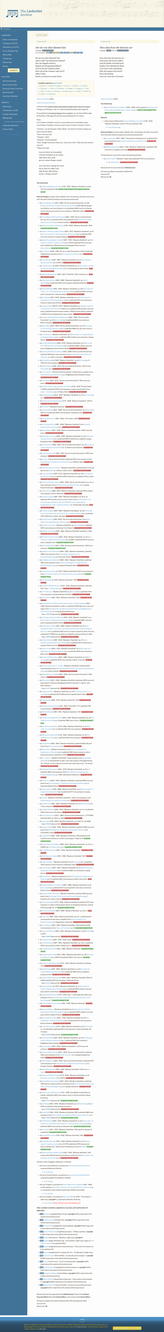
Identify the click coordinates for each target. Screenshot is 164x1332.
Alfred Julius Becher (48, 280)
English (83, 1147)
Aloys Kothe (46, 749)
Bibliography (7, 118)
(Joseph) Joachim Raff (49, 949)
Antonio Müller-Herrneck (50, 893)
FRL (68, 52)
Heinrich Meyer (47, 862)
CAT (51, 52)
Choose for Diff (41, 41)
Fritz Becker (46, 297)
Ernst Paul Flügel (47, 473)
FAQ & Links (7, 62)
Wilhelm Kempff (47, 712)
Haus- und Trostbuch (63, 928)
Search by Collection (10, 96)
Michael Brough (47, 360)
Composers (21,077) (10, 43)
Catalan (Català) (49, 1220)
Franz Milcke (46, 876)
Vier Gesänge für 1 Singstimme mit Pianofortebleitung (67, 783)
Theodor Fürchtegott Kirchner (52, 718)
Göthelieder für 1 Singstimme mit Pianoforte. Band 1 (66, 830)
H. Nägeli (70, 88)
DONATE (14, 70)
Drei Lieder (88, 1026)
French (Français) (49, 1255)
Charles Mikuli (47, 868)
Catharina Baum (47, 266)
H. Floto (44, 459)
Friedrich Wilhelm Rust (49, 995)
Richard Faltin (46, 430)
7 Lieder (74, 591)
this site (43, 1329)
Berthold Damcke (48, 395)
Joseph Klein (46, 743)
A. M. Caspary (46, 372)
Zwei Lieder (45, 888)
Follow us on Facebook (13, 134)
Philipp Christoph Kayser (50, 706)
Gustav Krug (46, 780)
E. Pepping (78, 88)
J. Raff (87, 88)
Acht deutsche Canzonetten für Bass (68, 485)
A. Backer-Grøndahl (54, 86)
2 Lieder (78, 525)
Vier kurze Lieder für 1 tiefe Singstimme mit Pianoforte (59, 234)
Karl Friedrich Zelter (48, 1135)
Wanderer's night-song (83, 1187)
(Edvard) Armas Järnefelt (50, 674)
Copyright (82, 1321)
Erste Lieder (44, 369)
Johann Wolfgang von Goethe (52, 186)
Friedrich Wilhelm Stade (50, 1052)
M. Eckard (45, 407)
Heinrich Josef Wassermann (51, 1092)
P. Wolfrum (87, 91)
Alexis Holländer (47, 640)
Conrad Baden (46, 260)
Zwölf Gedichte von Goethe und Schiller (53, 800)
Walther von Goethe (48, 531)
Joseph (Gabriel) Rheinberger (51, 977)
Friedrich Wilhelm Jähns (50, 657)
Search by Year (8, 92)
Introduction (13, 39)
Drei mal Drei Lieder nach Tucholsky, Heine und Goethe (62, 574)
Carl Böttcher (46, 334)
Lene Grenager (47, 580)
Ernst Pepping (46, 925)
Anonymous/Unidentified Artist (79, 1165)
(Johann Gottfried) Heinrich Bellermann (55, 317)
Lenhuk (44, 798)
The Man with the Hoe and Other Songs (133, 141)
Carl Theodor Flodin (48, 453)
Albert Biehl (46, 326)
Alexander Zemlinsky (49, 1141)
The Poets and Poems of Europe (63, 1187)
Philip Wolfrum (47, 1121)
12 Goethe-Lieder (54, 847)
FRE (65, 52)
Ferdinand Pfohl (47, 939)
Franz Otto (45, 916)
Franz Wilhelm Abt (48, 203)
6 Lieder (88, 931)
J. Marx (51, 88)
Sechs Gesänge (88, 395)
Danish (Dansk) (45, 248)
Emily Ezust (7, 107)
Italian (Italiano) (48, 1279)
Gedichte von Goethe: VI (49, 1078)
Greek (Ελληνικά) (49, 1267)
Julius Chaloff (110, 158)
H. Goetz (66, 86)
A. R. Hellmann (47, 591)
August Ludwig (47, 827)
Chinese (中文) (48, 1226)
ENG (61, 52)
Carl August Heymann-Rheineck (52, 617)
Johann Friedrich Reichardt (51, 963)
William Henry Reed (112, 147)
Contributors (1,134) (10, 110)
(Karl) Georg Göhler (48, 545)
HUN (74, 52)
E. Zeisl (42, 94)
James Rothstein (47, 986)
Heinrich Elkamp (47, 410)
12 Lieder (90, 410)
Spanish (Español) (49, 1285)
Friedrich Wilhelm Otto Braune (52, 351)
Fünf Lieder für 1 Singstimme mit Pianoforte (55, 620)
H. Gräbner (84, 86)
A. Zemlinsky (51, 94)
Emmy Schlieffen (47, 1009)
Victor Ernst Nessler (48, 911)
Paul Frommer (46, 491)
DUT (57, 52)
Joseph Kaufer (110, 138)
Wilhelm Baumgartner (49, 274)
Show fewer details (42, 35)
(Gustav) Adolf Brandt (49, 343)
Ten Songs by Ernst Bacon (70, 254)
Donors (5, 66)
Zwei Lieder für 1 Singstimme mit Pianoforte (71, 1063)
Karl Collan (45, 380)
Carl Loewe (45, 821)
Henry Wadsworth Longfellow (73, 1184)
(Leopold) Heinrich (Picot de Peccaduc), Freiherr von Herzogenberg (64, 603)
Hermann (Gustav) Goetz (50, 537)
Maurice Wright (68, 1197)
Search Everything (9, 81)
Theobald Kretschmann (49, 769)
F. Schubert (56, 91)
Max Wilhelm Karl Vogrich (50, 1081)
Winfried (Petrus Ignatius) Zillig (52, 1152)
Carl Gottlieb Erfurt (48, 418)
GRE (71, 52)
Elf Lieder (82, 360)
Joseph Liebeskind (48, 809)
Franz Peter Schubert (49, 1026)
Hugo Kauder (46, 700)
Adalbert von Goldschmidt (50, 551)
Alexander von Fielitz (49, 436)
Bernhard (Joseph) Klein (50, 726)
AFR (47, 52)
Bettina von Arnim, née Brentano (53, 225)
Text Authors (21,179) (11, 47)
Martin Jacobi (46, 648)
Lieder (51, 470)
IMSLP (48, 614)
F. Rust (48, 91)
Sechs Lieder (58, 320)
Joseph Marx (46, 836)
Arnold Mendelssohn (49, 850)
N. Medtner (60, 88)
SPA (81, 52)
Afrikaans (47, 1214)
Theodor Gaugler (47, 496)
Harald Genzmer (47, 519)
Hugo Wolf (45, 1112)
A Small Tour (7, 58)
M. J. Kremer (46, 758)
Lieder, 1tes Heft (65, 1055)
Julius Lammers (47, 789)
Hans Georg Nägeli (48, 902)
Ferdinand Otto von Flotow (51, 468)
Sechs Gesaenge (54, 746)
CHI (54, 52)
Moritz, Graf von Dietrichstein (52, 401)
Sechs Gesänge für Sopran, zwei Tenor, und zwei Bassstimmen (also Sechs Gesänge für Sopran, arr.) (66, 628)
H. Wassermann (68, 91)
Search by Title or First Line (13, 89)
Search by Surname (10, 85)
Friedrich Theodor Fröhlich (51, 482)
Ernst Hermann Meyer (49, 856)
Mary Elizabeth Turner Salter (51, 1003)
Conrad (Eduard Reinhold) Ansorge (53, 217)
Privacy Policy (8, 129)
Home (5, 39)
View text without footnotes (46, 103)
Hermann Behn (47, 306)
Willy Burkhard (47, 366)
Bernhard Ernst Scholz (49, 1018)
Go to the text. (48, 1172)
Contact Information (10, 114)
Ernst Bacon (46, 251)
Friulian (45, 1261)
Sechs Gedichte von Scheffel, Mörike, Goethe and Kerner (70, 1115)
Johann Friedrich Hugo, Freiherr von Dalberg (56, 386)
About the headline (43, 99)
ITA (78, 52)
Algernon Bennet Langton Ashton (53, 231)
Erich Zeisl (45, 1129)
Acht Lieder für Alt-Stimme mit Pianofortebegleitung (66, 896)
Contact (82, 1319)
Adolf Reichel (46, 969)
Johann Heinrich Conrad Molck (52, 885)
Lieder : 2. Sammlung (47, 392)
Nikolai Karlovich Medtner (51, 844)
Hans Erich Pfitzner (48, 931)
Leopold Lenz (46, 803)
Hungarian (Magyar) (50, 1273)
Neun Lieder (77, 862)
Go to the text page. (114, 127)
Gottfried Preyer (47, 943)
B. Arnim (43, 86)
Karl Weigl (45, 1104)
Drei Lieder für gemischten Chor (51, 375)
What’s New (7, 55)
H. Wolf (78, 91)
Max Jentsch (46, 680)
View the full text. (113, 162)
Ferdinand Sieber (47, 1038)
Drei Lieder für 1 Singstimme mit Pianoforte (54, 462)
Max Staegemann (47, 1061)
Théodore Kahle (47, 691)
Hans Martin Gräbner (49, 571)
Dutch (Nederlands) (50, 1231)
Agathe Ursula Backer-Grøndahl (52, 240)
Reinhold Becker (47, 289)
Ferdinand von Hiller (49, 626)
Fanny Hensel (46, 597)
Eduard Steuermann (48, 1069)
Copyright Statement (10, 125)
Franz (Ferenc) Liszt (48, 815)
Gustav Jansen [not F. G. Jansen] (52, 666)
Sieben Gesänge (85, 803)
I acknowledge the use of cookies (127, 1328)
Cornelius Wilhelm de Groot (51, 586)
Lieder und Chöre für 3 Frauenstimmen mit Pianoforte (58, 205)
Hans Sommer (46, 1046)
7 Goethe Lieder (53, 588)
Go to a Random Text (10, 51)
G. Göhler (75, 86)
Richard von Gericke (48, 525)
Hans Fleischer (47, 445)
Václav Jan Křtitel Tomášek (51, 1075)
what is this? (57, 83)
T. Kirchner (43, 88)
